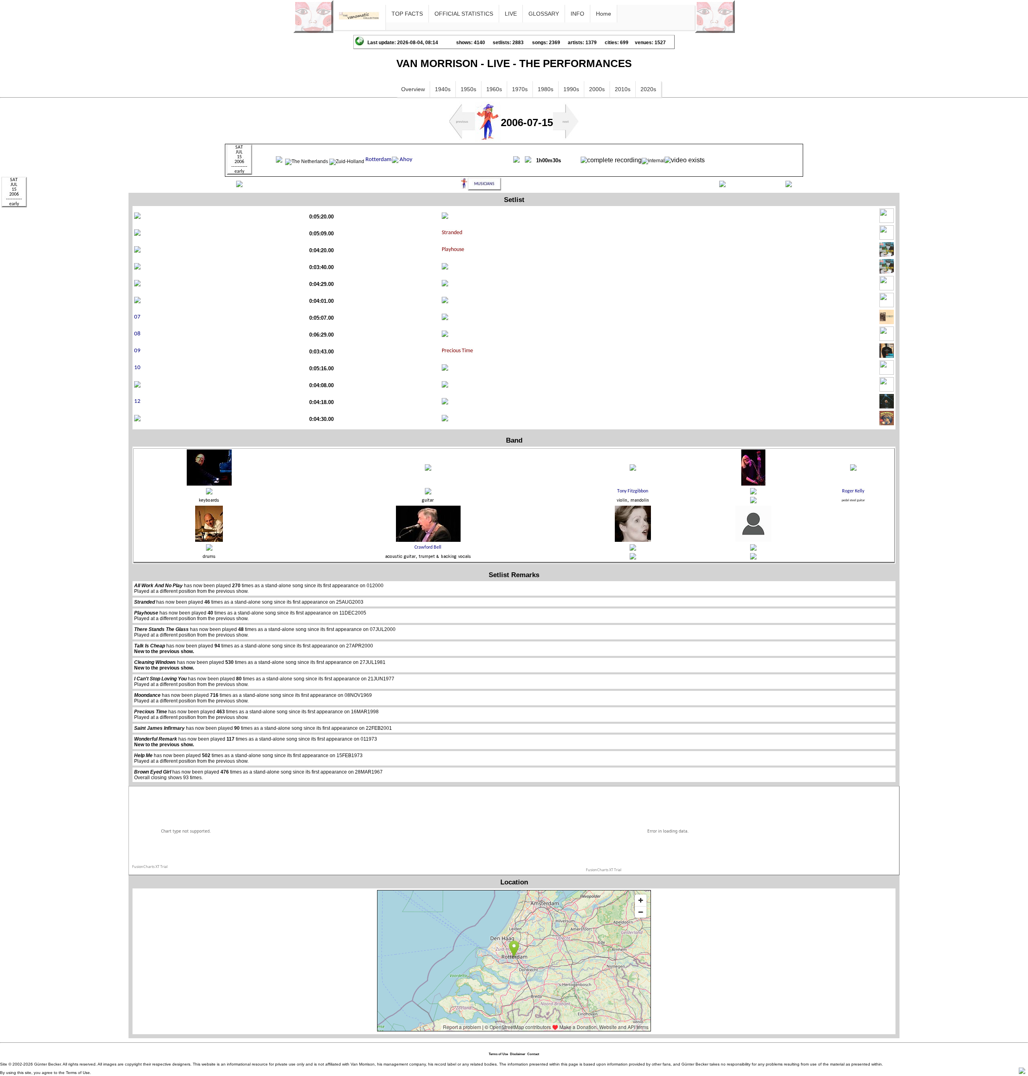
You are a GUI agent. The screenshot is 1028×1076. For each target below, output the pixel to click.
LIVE (511, 13)
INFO (577, 13)
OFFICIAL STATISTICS (463, 13)
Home (603, 13)
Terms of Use (498, 1054)
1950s (468, 89)
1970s (520, 89)
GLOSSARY (543, 13)
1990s (571, 89)
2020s (648, 89)
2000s (597, 89)
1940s (443, 89)
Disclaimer (517, 1054)
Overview (413, 89)
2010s (622, 89)
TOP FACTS (407, 13)
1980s (545, 89)
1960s (494, 89)
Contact (533, 1054)
